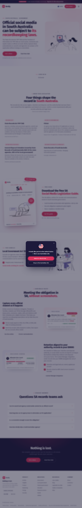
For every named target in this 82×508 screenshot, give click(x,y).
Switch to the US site (40, 258)
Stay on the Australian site (41, 263)
